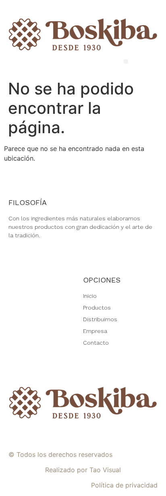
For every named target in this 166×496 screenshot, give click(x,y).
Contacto (96, 342)
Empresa (95, 331)
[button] (126, 61)
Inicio (90, 296)
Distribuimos (100, 319)
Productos (97, 307)
